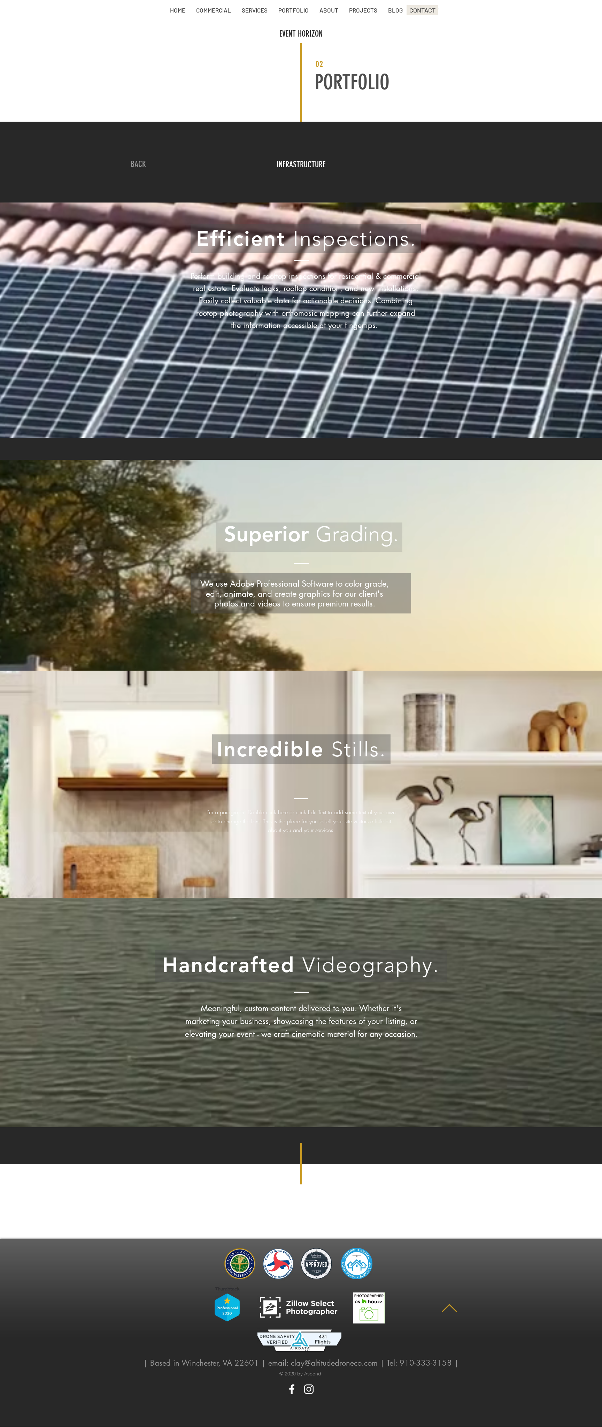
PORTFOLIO (352, 82)
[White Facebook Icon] (291, 1389)
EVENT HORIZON (301, 34)
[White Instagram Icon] (308, 1389)
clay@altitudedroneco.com (334, 1363)
